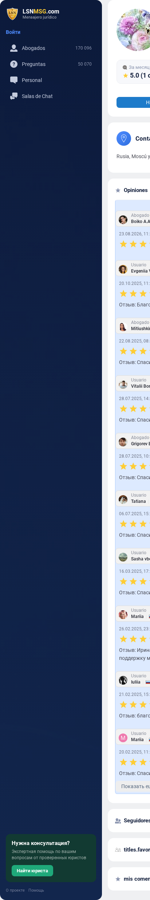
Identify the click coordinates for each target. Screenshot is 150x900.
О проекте (15, 890)
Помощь (36, 890)
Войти (13, 32)
